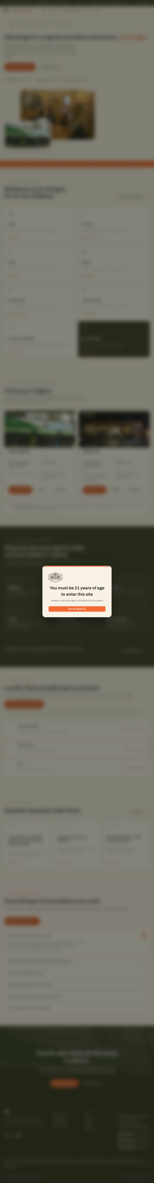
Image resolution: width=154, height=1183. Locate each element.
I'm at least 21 (77, 608)
